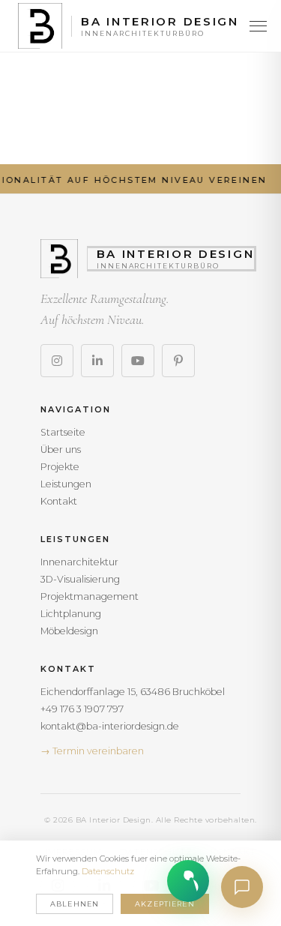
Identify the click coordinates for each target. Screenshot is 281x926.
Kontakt (58, 501)
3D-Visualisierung (80, 579)
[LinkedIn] (97, 360)
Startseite (62, 432)
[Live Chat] (242, 887)
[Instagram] (56, 360)
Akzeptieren (165, 904)
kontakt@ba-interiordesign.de (109, 726)
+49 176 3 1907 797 (82, 709)
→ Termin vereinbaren (92, 751)
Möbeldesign (69, 631)
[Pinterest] (178, 360)
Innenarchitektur (79, 562)
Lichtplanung (70, 613)
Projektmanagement (89, 596)
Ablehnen (74, 904)
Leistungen (65, 484)
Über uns (60, 449)
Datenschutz (108, 871)
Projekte (59, 466)
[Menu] (258, 26)
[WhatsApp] (188, 881)
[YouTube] (137, 360)
